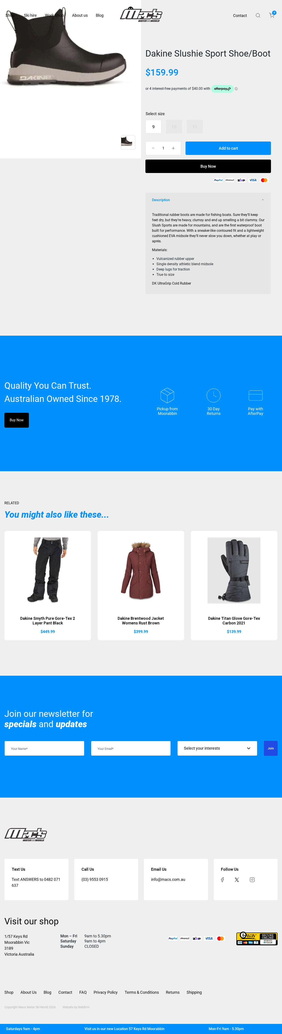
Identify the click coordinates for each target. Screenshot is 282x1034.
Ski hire (30, 15)
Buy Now (208, 166)
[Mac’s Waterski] (141, 15)
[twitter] (237, 879)
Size (161, 113)
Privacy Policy (106, 992)
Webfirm (83, 1007)
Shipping (194, 992)
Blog (100, 15)
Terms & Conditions (142, 992)
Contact (240, 15)
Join (271, 748)
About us (80, 15)
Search (258, 15)
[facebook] (222, 879)
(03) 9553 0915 (95, 879)
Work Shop (54, 15)
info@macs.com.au (168, 879)
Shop (10, 15)
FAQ (83, 992)
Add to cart (228, 148)
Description (161, 200)
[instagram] (252, 879)
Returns (173, 992)
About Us (28, 992)
